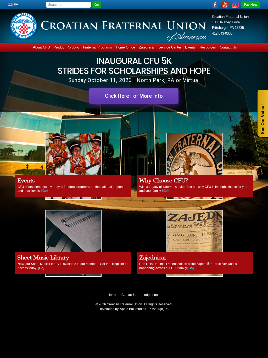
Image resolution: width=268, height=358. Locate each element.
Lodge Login (151, 295)
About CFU (41, 47)
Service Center (170, 47)
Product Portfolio (66, 47)
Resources (208, 47)
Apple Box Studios (133, 309)
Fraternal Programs (97, 47)
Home (112, 295)
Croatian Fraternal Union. (124, 304)
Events (190, 47)
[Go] (44, 191)
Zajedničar (147, 47)
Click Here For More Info (134, 96)
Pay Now (250, 5)
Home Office (125, 47)
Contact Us (228, 47)
